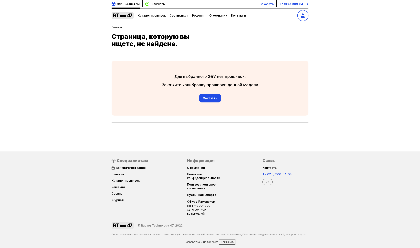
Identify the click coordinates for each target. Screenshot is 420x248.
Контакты (238, 15)
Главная (117, 27)
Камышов (227, 242)
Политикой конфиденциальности (261, 234)
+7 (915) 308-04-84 (293, 4)
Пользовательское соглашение (201, 186)
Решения (198, 15)
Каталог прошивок (152, 15)
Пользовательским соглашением (222, 234)
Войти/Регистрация (131, 167)
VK (267, 182)
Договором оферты (294, 234)
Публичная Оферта (201, 195)
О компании (218, 15)
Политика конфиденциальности (203, 176)
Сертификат (179, 15)
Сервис (117, 193)
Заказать (267, 4)
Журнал (118, 200)
